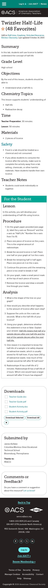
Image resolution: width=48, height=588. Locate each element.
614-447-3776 (13, 524)
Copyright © (8, 584)
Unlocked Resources (35, 35)
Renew (44, 4)
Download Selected (14, 418)
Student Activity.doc (18, 406)
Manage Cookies (12, 574)
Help (19, 578)
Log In (21, 4)
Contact (39, 574)
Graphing (21, 35)
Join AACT (33, 4)
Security (27, 570)
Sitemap (27, 578)
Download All (33, 418)
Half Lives (12, 35)
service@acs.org (24, 516)
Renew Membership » (24, 561)
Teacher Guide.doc (18, 396)
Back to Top (24, 502)
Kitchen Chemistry (9, 38)
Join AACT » (24, 556)
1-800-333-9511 (16, 521)
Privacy (36, 570)
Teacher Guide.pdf (17, 401)
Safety (6, 144)
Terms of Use (15, 570)
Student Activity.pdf (18, 411)
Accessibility (28, 574)
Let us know (29, 490)
